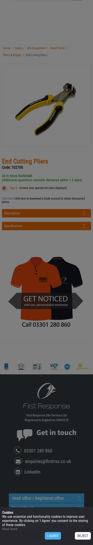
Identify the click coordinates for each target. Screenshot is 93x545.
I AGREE (52, 536)
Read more (9, 529)
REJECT (82, 536)
